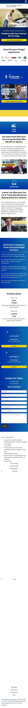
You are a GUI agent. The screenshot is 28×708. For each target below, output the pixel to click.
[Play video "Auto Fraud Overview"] (14, 166)
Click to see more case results (14, 101)
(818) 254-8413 (14, 386)
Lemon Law (14, 314)
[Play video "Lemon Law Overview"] (14, 224)
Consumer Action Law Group (10, 699)
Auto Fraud (14, 301)
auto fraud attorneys (14, 150)
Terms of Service (5, 703)
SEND (4, 426)
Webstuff (4, 705)
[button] (26, 2)
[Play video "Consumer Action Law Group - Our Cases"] (14, 91)
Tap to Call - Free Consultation (14, 40)
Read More (14, 346)
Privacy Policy (22, 701)
